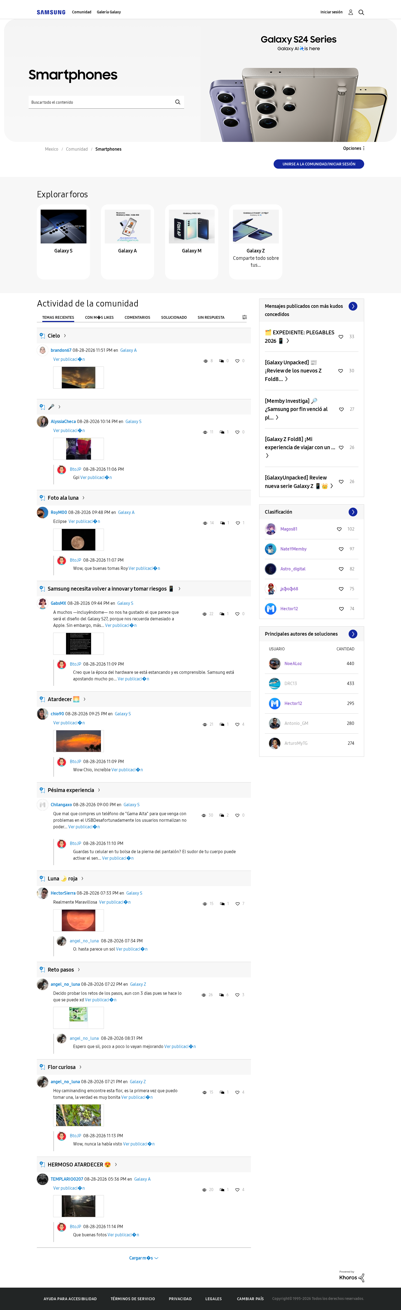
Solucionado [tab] (174, 317)
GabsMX (58, 603)
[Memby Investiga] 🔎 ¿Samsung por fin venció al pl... (296, 409)
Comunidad (81, 12)
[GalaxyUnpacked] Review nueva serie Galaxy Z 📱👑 (297, 481)
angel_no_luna (84, 940)
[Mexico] (51, 12)
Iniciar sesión (332, 12)
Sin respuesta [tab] (211, 317)
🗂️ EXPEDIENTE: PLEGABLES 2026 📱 (299, 336)
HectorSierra (63, 893)
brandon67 (61, 350)
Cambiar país (250, 1299)
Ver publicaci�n (69, 359)
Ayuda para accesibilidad (70, 1299)
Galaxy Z (256, 251)
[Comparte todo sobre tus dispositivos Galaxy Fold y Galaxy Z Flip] (256, 226)
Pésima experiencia (71, 790)
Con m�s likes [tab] (99, 317)
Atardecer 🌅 (64, 699)
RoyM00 (59, 512)
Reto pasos (61, 969)
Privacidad (180, 1299)
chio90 (57, 713)
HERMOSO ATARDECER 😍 (79, 1164)
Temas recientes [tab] (58, 317)
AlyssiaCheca (63, 421)
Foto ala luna (63, 498)
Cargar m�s (141, 1258)
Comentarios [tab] (137, 317)
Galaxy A (127, 251)
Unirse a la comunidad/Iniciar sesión (319, 164)
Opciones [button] (352, 148)
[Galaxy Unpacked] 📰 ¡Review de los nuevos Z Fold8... (293, 370)
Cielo (54, 335)
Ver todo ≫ (311, 306)
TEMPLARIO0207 (67, 1179)
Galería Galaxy (109, 12)
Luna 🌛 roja (62, 878)
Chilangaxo (61, 804)
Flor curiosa (62, 1067)
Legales (213, 1299)
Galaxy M (192, 251)
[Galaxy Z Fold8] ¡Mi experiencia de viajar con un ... (300, 443)
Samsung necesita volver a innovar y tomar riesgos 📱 (111, 588)
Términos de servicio (133, 1299)
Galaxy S (63, 251)
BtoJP (75, 469)
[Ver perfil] (42, 350)
